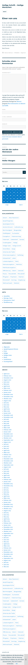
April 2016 (7, 475)
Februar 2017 (7, 454)
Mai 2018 (6, 423)
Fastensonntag (16, 236)
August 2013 (7, 510)
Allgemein (23, 52)
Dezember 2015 (8, 483)
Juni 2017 (6, 446)
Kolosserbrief (6, 258)
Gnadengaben (7, 242)
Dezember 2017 (8, 434)
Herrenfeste (6, 249)
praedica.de (5, 652)
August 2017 (7, 442)
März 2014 (7, 498)
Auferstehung (18, 227)
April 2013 (6, 519)
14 (4, 195)
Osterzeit (20, 270)
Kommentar (6, 72)
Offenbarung (6, 270)
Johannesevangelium (9, 255)
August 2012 (7, 535)
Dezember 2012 (8, 527)
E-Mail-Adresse (7, 116)
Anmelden (7, 296)
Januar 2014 (7, 502)
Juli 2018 (6, 419)
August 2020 (7, 380)
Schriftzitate (7, 359)
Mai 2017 (6, 448)
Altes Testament (14, 217)
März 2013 (7, 521)
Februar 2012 (7, 548)
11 (17, 192)
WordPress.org (8, 302)
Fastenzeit (6, 239)
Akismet (19, 101)
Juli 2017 (6, 444)
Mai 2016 (6, 473)
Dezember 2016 (8, 459)
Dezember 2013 (8, 504)
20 (24, 195)
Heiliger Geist (7, 245)
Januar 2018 (7, 432)
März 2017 (7, 452)
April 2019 (7, 409)
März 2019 (7, 411)
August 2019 (7, 400)
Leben (14, 258)
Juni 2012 (6, 539)
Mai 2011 (6, 566)
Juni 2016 (6, 471)
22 (7, 198)
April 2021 (7, 373)
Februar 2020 (8, 390)
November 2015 (8, 485)
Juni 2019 (6, 405)
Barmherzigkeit (7, 230)
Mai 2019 (6, 407)
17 (14, 195)
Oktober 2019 (8, 398)
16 (10, 195)
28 (4, 201)
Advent (5, 217)
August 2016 (7, 467)
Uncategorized (8, 361)
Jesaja (13, 249)
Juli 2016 (6, 469)
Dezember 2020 (8, 378)
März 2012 (7, 546)
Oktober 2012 (8, 531)
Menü (4, 11)
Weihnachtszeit (7, 283)
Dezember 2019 (8, 394)
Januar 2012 (7, 550)
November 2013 (8, 506)
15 (7, 195)
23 (10, 198)
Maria (16, 261)
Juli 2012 (6, 537)
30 (10, 201)
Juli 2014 (6, 490)
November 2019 (8, 396)
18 (17, 195)
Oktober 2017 (7, 438)
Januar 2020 (7, 392)
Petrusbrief (21, 273)
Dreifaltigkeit (7, 233)
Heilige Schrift (16, 245)
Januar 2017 (7, 456)
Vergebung (21, 280)
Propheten (13, 277)
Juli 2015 (6, 488)
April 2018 (7, 425)
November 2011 (8, 554)
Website (4, 124)
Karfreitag (20, 255)
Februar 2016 (7, 479)
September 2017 (8, 440)
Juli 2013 (6, 512)
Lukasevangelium (8, 261)
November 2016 (8, 461)
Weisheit (16, 283)
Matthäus (19, 264)
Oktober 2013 (7, 508)
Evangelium (6, 236)
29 (7, 201)
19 (20, 195)
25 (17, 198)
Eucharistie (15, 233)
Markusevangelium (8, 264)
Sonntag (13, 280)
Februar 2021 (7, 376)
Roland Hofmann (8, 52)
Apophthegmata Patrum (11, 349)
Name (4, 109)
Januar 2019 (7, 413)
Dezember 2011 (8, 552)
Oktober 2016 (8, 463)
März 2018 (7, 427)
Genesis (21, 239)
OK (17, 663)
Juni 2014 (6, 492)
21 (3, 198)
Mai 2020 (6, 384)
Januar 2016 (7, 481)
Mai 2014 (6, 494)
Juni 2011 (6, 564)
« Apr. (7, 204)
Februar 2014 (7, 500)
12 (20, 192)
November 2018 (8, 417)
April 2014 (7, 496)
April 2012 (7, 544)
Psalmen (21, 277)
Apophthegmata (8, 221)
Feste (5, 351)
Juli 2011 (6, 562)
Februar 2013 (7, 523)
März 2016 (7, 477)
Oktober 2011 (7, 556)
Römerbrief (6, 280)
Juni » (21, 204)
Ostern (14, 270)
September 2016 (8, 465)
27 (24, 198)
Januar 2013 (7, 525)
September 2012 (8, 533)
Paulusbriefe (12, 273)
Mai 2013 (6, 517)
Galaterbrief (14, 239)
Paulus (5, 273)
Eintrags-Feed (8, 298)
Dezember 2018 (8, 415)
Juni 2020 (6, 382)
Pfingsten (6, 277)
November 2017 (8, 436)
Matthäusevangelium (9, 267)
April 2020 (7, 386)
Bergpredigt (17, 230)
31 (14, 201)
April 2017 (6, 450)
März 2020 (7, 388)
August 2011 (7, 560)
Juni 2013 (6, 515)
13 (24, 192)
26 (21, 198)
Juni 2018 (6, 421)
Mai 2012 (6, 541)
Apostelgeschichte (8, 224)
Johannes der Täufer (9, 252)
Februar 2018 (7, 429)
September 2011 (8, 558)
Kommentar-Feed (9, 300)
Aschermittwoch (8, 227)
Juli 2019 (6, 403)
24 (14, 198)
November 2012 (8, 529)
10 (14, 192)
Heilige (15, 242)
